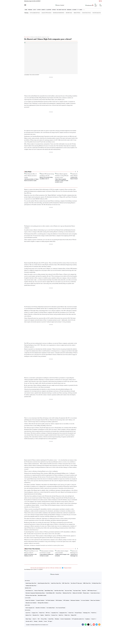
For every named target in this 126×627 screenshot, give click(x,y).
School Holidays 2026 (50, 593)
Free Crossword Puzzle (60, 607)
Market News (41, 612)
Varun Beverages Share (97, 12)
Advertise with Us (29, 621)
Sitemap (35, 621)
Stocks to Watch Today (38, 590)
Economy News (54, 615)
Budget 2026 (73, 615)
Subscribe (41, 621)
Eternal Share (58, 593)
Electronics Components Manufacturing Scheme (35, 593)
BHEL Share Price (87, 583)
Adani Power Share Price (56, 583)
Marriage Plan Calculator (43, 602)
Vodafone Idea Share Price (31, 585)
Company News (35, 612)
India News (28, 36)
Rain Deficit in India (42, 595)
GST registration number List (78, 619)
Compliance (87, 619)
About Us (34, 619)
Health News (47, 615)
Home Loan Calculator (95, 600)
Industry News (28, 615)
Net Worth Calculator (50, 600)
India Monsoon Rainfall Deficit (58, 12)
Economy (74, 9)
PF (78, 9)
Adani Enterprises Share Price (44, 583)
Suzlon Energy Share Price (31, 583)
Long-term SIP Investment (46, 12)
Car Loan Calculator (85, 600)
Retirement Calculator (75, 600)
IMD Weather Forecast (91, 590)
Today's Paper (28, 619)
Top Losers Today (68, 590)
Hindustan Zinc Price (67, 593)
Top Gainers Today (77, 590)
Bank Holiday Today (49, 590)
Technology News (86, 612)
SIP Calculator (66, 600)
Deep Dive (84, 590)
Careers (45, 621)
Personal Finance (78, 612)
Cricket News (71, 612)
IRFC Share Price (65, 583)
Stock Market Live (29, 590)
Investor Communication (65, 619)
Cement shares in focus (95, 593)
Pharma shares (86, 593)
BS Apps (50, 621)
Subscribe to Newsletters (40, 607)
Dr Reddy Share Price (96, 583)
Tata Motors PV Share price (76, 583)
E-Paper (39, 9)
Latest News (28, 612)
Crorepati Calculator (40, 600)
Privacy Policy (44, 619)
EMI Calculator (59, 600)
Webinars (69, 9)
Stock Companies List (30, 607)
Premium (30, 9)
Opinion (54, 9)
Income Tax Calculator (30, 600)
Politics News (67, 615)
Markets (43, 9)
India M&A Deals (69, 12)
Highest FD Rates (77, 12)
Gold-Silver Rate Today (59, 590)
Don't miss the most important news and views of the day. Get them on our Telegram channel (51, 567)
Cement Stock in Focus (86, 12)
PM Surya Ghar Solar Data (31, 595)
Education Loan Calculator (31, 602)
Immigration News (63, 612)
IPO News (48, 612)
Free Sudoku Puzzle (51, 607)
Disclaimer (57, 619)
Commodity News (54, 612)
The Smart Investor (61, 9)
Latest (34, 9)
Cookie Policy (51, 619)
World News (93, 612)
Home (26, 9)
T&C (39, 619)
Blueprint (48, 9)
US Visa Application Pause (35, 12)
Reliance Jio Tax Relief (77, 593)
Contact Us (93, 619)
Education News (36, 615)
